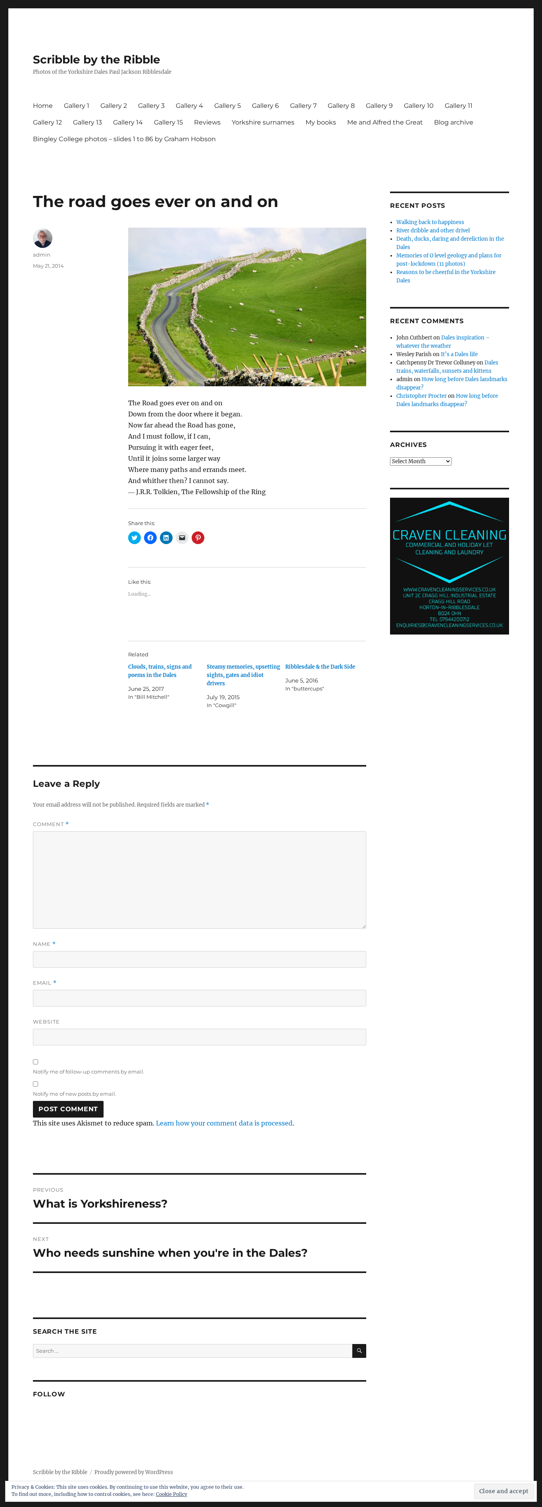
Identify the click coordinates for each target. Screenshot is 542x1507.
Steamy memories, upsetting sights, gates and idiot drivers (243, 675)
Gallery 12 (47, 122)
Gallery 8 (341, 105)
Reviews (207, 122)
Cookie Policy (171, 1494)
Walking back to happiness (430, 222)
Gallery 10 (419, 105)
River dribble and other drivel (433, 230)
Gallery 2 (113, 105)
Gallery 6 (265, 105)
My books (321, 122)
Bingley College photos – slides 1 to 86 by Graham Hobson (124, 139)
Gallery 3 (151, 105)
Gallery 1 (76, 105)
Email (45, 983)
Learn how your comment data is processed (224, 1123)
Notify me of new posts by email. (74, 1094)
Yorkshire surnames (263, 122)
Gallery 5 (227, 105)
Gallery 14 (128, 122)
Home (43, 105)
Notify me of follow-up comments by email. (88, 1071)
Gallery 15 (168, 122)
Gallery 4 (189, 105)
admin (41, 254)
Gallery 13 (87, 122)
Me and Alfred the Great (385, 122)
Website (46, 1021)
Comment (51, 824)
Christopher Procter (421, 396)
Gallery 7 (303, 105)
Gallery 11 (459, 105)
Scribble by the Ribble (96, 59)
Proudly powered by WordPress (133, 1472)
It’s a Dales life (459, 354)
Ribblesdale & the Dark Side (320, 666)
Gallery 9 (379, 105)
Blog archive (453, 122)
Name (44, 944)
